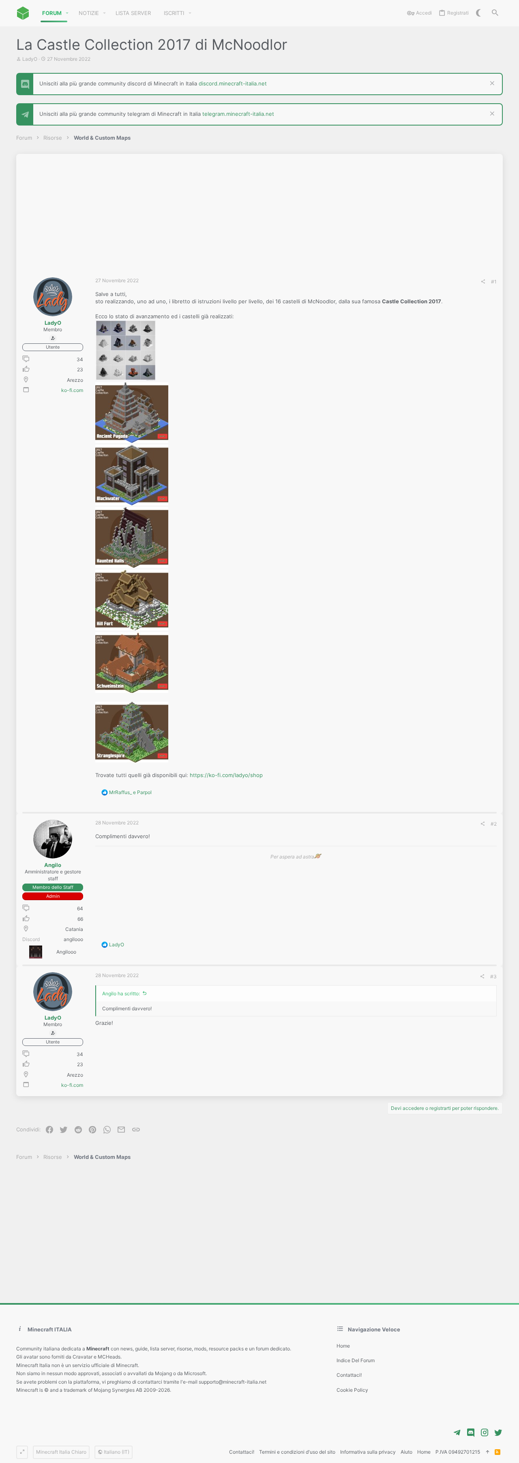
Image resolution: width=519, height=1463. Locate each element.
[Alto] (487, 1452)
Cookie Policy (352, 1390)
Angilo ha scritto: (121, 993)
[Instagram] (484, 1432)
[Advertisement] (259, 210)
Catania (74, 929)
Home (343, 1346)
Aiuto (406, 1452)
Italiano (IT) (116, 1452)
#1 (494, 282)
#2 (494, 824)
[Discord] (470, 1432)
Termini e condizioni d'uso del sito (297, 1452)
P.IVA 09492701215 (457, 1452)
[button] (67, 13)
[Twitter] (498, 1432)
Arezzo (75, 380)
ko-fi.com (72, 390)
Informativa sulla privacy (368, 1452)
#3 (493, 976)
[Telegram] (457, 1432)
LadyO (29, 59)
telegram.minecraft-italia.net (238, 114)
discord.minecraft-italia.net (233, 83)
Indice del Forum (356, 1360)
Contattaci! (349, 1375)
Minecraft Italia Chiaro (61, 1452)
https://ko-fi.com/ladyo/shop (226, 775)
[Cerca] (495, 13)
